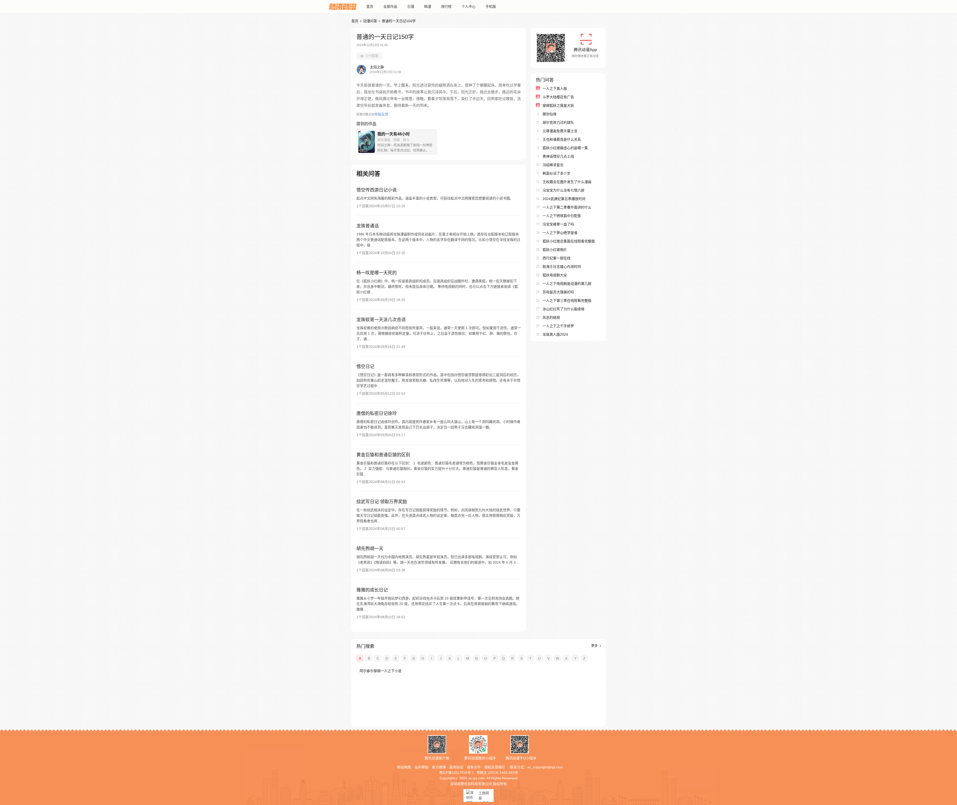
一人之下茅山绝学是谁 (560, 233)
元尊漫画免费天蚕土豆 (560, 131)
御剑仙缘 (550, 114)
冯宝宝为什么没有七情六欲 (563, 190)
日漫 (410, 6)
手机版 (490, 6)
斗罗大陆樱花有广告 (558, 97)
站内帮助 (421, 767)
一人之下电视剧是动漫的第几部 (567, 284)
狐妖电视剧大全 (555, 275)
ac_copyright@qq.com (545, 767)
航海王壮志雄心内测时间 (562, 267)
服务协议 (456, 767)
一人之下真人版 (555, 89)
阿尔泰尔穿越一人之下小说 (380, 671)
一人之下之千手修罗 (558, 326)
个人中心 (469, 6)
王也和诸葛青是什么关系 (562, 139)
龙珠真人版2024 (555, 334)
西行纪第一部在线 (556, 258)
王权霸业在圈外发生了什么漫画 (567, 182)
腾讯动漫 (342, 6)
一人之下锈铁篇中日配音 (562, 216)
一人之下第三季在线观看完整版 (567, 300)
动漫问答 (370, 21)
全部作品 (390, 6)
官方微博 (439, 767)
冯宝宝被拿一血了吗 (558, 224)
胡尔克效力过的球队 (558, 122)
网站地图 (404, 767)
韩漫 (427, 6)
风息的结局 (551, 317)
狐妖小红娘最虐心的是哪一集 (565, 148)
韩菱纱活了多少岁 (556, 173)
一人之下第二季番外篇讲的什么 (567, 207)
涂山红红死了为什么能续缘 (563, 309)
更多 (595, 645)
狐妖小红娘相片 (555, 250)
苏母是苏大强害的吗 (558, 292)
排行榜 (446, 6)
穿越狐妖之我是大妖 (558, 105)
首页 (369, 6)
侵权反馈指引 (494, 767)
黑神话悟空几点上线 (558, 156)
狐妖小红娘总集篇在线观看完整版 (569, 241)
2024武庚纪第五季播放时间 (564, 199)
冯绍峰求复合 (553, 165)
